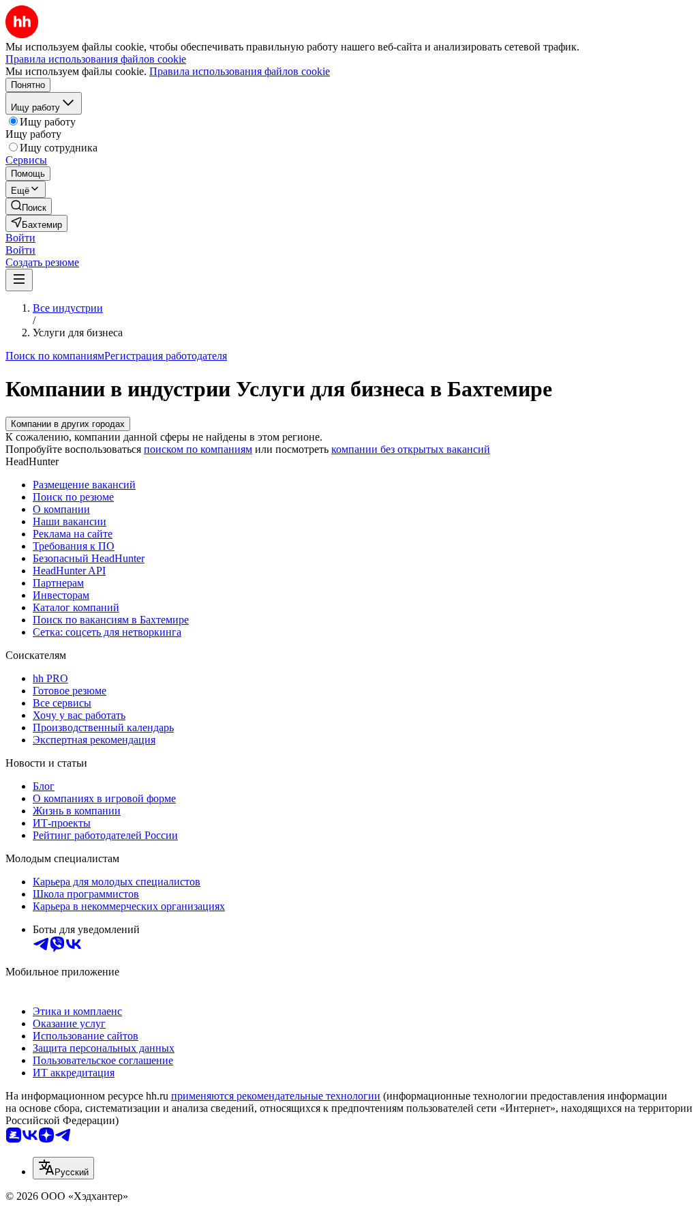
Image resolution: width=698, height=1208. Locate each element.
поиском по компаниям (198, 449)
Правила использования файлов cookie (239, 71)
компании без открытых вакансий (410, 449)
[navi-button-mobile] (19, 280)
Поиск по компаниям (54, 356)
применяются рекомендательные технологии (275, 1096)
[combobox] (63, 1168)
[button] (20, 238)
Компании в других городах (68, 424)
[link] (28, 206)
